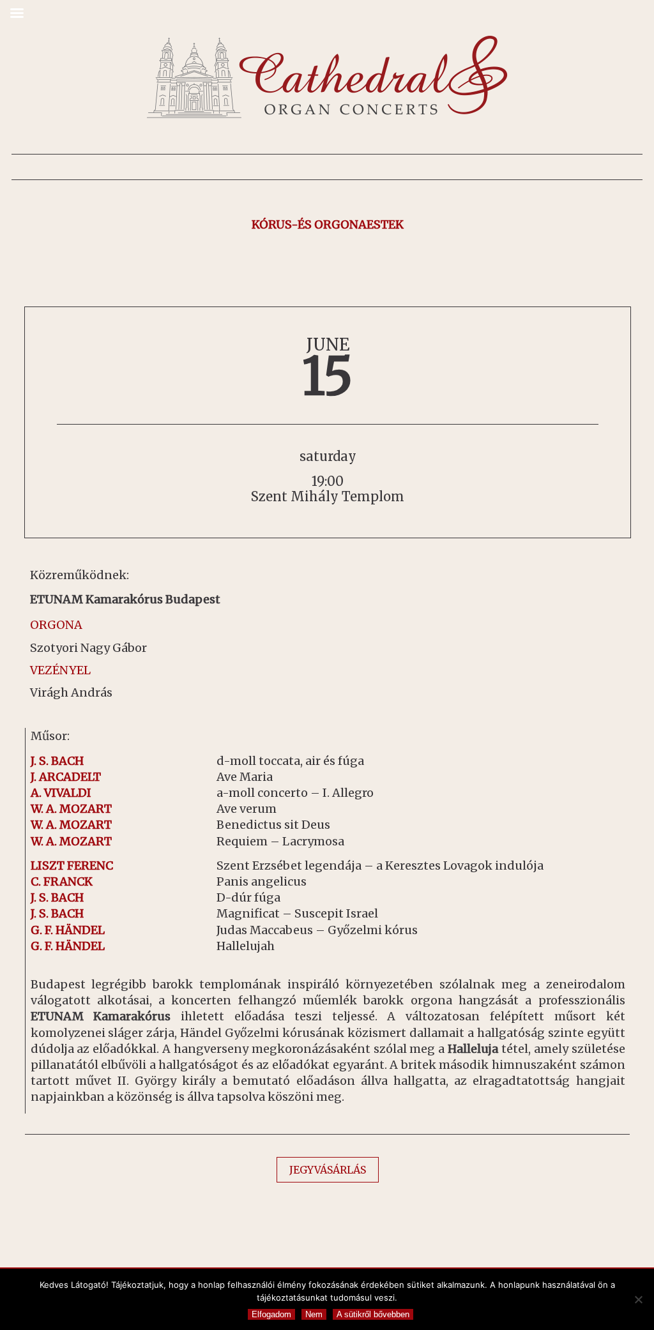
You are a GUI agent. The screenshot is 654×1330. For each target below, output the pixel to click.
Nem (314, 1314)
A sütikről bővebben (373, 1314)
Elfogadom (271, 1314)
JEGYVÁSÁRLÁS (327, 1169)
